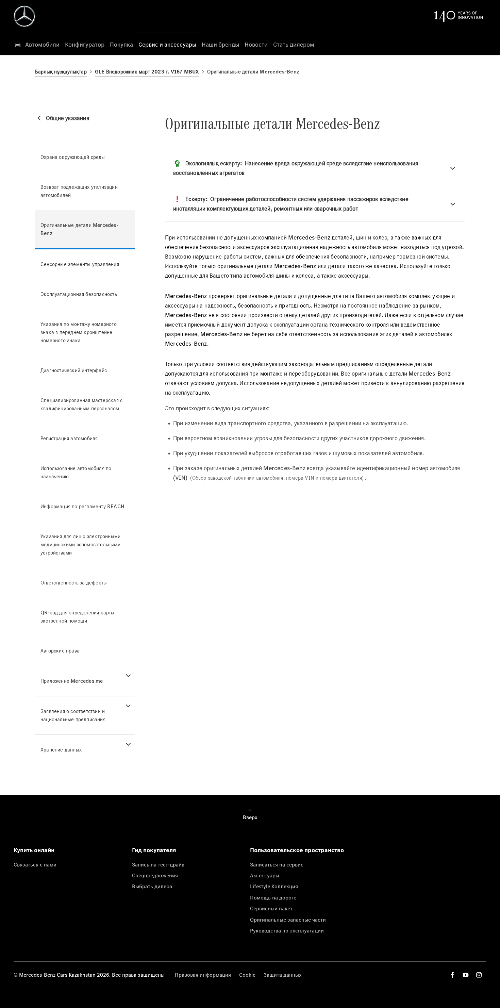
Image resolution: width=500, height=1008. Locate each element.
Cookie (247, 974)
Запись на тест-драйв (158, 864)
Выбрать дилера (152, 886)
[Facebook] (452, 975)
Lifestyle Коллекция (274, 886)
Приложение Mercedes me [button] (71, 680)
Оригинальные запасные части (288, 919)
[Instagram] (479, 975)
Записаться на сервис (276, 864)
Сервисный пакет (271, 908)
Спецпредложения (155, 875)
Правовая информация (203, 974)
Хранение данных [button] (61, 749)
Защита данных (283, 974)
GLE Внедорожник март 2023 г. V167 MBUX (147, 71)
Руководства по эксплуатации (287, 930)
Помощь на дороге (273, 897)
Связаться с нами (35, 864)
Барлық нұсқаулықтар (61, 71)
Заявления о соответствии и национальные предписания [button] (72, 715)
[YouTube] (466, 975)
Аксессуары (264, 875)
